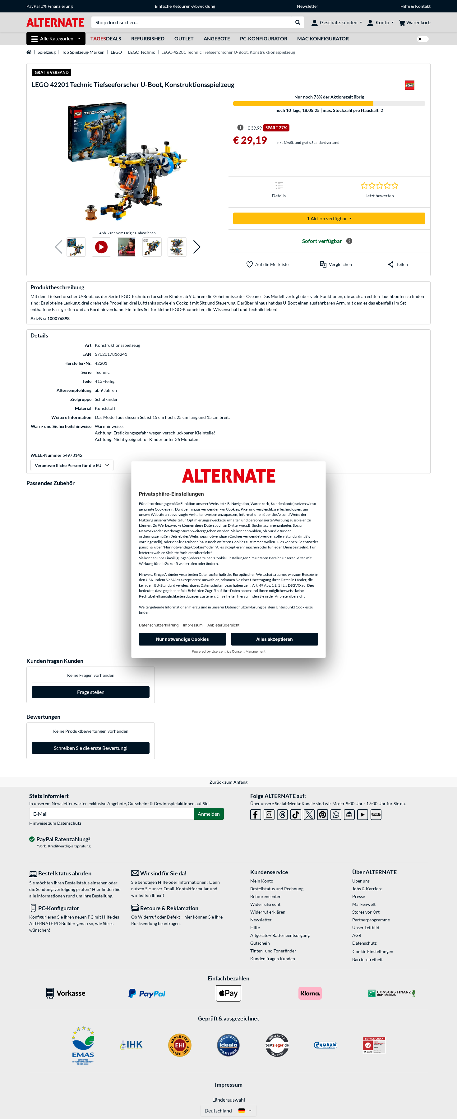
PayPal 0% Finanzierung (49, 6)
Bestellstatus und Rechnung (276, 888)
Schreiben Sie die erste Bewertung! (90, 748)
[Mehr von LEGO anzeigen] (409, 87)
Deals (105, 38)
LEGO (116, 52)
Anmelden (209, 814)
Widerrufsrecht (265, 904)
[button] (58, 247)
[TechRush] (349, 813)
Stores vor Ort (366, 912)
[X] (309, 813)
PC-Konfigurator (263, 38)
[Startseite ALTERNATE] (55, 22)
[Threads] (282, 813)
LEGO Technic (141, 52)
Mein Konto (261, 880)
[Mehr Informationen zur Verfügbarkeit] (349, 241)
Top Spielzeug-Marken (83, 52)
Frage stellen (90, 692)
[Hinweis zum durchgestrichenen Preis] (240, 127)
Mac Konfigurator (323, 38)
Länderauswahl (228, 1100)
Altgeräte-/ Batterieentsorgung (280, 935)
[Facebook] (255, 813)
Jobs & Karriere (367, 888)
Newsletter (307, 6)
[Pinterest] (322, 813)
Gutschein (260, 943)
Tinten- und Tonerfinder (273, 950)
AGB (356, 935)
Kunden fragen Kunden (272, 958)
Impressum (228, 1084)
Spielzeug (47, 52)
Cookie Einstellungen (373, 951)
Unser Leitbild (365, 927)
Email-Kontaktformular (186, 888)
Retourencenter (265, 896)
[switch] (423, 39)
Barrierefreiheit (367, 959)
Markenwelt (364, 904)
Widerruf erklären (267, 912)
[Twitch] (376, 813)
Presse (358, 896)
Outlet (184, 38)
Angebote (217, 38)
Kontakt (423, 6)
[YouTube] (362, 813)
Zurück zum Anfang (228, 782)
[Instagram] (269, 813)
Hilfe (405, 6)
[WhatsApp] (335, 813)
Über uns (361, 880)
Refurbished (147, 38)
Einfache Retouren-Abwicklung (185, 6)
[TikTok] (295, 813)
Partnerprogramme (371, 919)
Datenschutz (69, 823)
